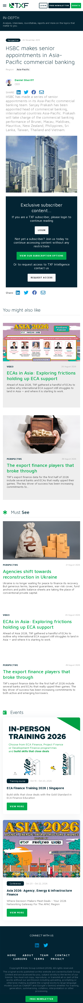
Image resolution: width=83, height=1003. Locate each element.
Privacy (57, 958)
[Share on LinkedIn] (18, 92)
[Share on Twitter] (26, 92)
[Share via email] (41, 92)
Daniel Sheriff (24, 80)
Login (41, 230)
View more (17, 806)
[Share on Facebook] (34, 92)
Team (44, 955)
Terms (39, 958)
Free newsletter (41, 999)
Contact (62, 955)
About (28, 955)
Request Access (42, 277)
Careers (20, 958)
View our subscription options (41, 255)
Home (11, 955)
